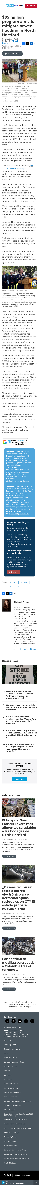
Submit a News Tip (11, 1084)
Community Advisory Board (14, 1062)
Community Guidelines (12, 1105)
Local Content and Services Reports (17, 1159)
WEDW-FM (7, 1034)
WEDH (6, 1032)
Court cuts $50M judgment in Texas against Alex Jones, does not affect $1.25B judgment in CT (21, 734)
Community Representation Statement (18, 1101)
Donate (32, 6)
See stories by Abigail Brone (25, 649)
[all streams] (36, 1182)
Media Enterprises (10, 1066)
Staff (6, 1053)
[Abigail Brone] (6, 605)
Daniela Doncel (7, 974)
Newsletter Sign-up (11, 1088)
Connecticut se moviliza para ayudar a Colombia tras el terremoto (19, 964)
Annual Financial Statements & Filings (17, 1128)
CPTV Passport (9, 1110)
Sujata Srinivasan (8, 839)
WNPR (14, 1034)
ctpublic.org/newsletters (18, 481)
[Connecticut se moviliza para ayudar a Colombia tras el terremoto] (18, 946)
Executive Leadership (12, 1049)
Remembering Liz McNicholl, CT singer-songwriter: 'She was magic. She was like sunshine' (20, 747)
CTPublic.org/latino (18, 470)
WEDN (11, 1032)
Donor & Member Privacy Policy (15, 1120)
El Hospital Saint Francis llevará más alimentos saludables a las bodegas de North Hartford (19, 827)
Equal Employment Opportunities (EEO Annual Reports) (18, 1115)
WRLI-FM (25, 1034)
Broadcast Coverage (11, 1133)
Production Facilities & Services (15, 1154)
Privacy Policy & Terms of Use (15, 1124)
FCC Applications (10, 1141)
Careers (7, 1071)
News (12, 582)
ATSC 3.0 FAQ (21, 1036)
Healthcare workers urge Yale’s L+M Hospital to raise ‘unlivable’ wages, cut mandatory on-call (19, 694)
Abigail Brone (22, 602)
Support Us (8, 1079)
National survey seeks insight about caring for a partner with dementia (21, 707)
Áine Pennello (7, 913)
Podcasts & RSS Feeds (12, 1092)
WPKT (19, 1034)
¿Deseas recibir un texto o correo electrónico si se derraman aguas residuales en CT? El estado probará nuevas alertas (18, 898)
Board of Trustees (10, 1058)
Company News (10, 1045)
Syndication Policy (10, 1146)
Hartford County (17, 587)
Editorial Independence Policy (15, 1150)
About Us (7, 1040)
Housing (24, 582)
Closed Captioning (10, 1137)
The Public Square (10, 1163)
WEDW (16, 1032)
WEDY (22, 1032)
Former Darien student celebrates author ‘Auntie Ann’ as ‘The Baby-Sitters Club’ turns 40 (21, 720)
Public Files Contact (10, 1036)
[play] (3, 1182)
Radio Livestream (10, 1097)
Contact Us (8, 1075)
